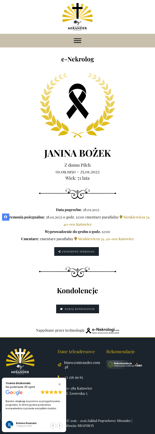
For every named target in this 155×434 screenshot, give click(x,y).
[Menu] (77, 40)
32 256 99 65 (73, 377)
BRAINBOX (86, 425)
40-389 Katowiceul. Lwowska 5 (78, 391)
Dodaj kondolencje (79, 308)
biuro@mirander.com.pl (82, 364)
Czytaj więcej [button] (50, 416)
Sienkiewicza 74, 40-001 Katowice (105, 238)
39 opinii (29, 387)
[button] (59, 384)
